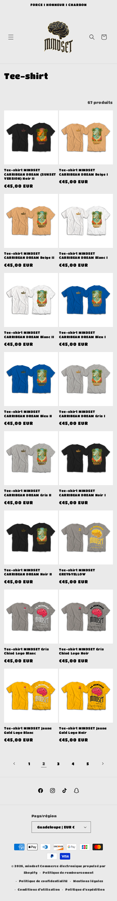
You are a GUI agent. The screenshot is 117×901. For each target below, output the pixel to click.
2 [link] (43, 763)
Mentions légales (88, 881)
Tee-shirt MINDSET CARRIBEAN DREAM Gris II (27, 493)
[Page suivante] (103, 764)
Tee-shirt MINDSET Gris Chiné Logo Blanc (26, 651)
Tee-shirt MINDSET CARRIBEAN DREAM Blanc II (29, 335)
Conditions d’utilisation (39, 889)
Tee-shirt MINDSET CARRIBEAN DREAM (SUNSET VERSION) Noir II (30, 174)
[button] (11, 37)
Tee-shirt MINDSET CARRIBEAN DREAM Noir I (82, 493)
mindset (32, 866)
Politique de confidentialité (43, 881)
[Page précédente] (14, 764)
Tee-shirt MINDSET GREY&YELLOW (77, 572)
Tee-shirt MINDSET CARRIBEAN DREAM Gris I (82, 414)
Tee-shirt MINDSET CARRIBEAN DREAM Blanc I (83, 255)
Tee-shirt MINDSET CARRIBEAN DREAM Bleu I (82, 335)
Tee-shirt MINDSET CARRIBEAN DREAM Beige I (83, 172)
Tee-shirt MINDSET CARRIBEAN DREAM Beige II (29, 255)
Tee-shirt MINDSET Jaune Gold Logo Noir (83, 730)
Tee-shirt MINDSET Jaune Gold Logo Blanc (28, 730)
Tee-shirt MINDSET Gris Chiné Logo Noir (81, 651)
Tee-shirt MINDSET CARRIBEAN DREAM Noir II (28, 572)
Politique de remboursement (68, 872)
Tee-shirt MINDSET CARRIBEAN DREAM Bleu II (28, 414)
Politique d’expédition (84, 889)
